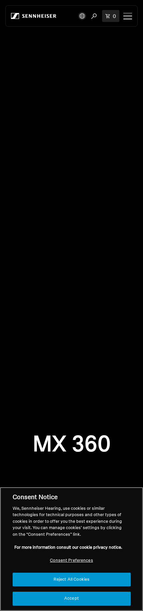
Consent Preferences (71, 560)
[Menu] (127, 16)
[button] (82, 16)
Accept (71, 598)
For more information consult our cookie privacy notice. (68, 547)
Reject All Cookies (71, 579)
